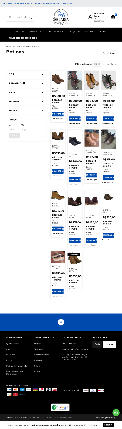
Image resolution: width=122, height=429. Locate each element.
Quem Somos (12, 343)
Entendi (108, 425)
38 (96, 64)
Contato (10, 360)
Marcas (19, 31)
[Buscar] (30, 17)
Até (22, 125)
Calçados (74, 31)
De (10, 125)
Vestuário (35, 31)
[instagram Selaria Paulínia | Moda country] (61, 322)
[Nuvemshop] (106, 417)
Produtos (10, 354)
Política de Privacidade (16, 366)
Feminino (27, 46)
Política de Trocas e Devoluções (14, 372)
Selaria (89, 31)
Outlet (103, 31)
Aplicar (14, 136)
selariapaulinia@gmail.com (75, 349)
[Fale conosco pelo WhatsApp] (116, 412)
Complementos (54, 31)
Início (8, 46)
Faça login (99, 14)
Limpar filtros (109, 64)
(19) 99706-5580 (69, 343)
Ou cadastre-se (99, 19)
